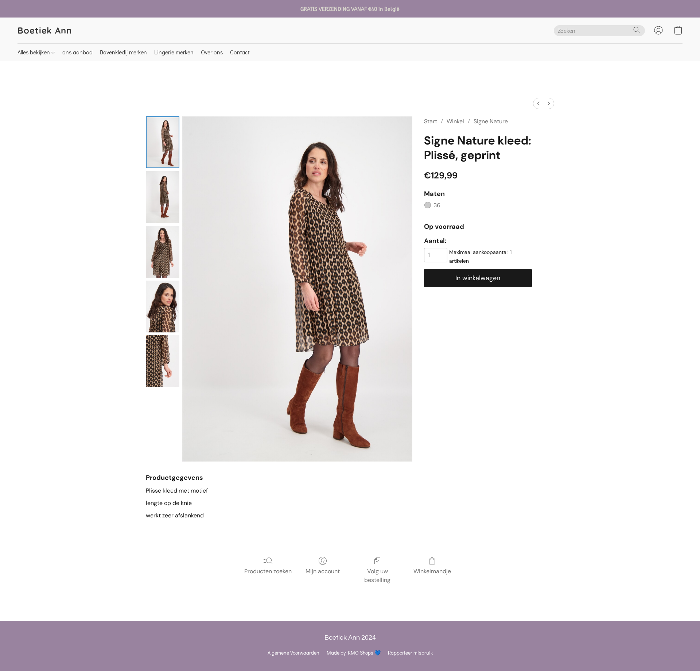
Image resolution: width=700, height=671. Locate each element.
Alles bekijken (34, 52)
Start (430, 121)
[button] (45, 30)
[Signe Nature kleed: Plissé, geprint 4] (162, 361)
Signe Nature (491, 121)
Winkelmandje (432, 571)
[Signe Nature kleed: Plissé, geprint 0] (162, 142)
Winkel (455, 121)
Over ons (212, 52)
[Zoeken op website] (636, 30)
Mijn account (323, 571)
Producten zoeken (268, 571)
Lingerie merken (174, 52)
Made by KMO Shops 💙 (354, 652)
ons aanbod (77, 52)
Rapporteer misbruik (410, 652)
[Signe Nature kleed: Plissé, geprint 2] (162, 252)
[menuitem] (538, 103)
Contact (239, 52)
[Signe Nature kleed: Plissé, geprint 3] (162, 306)
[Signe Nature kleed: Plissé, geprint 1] (162, 197)
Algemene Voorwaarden (293, 652)
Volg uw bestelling (377, 575)
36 (436, 205)
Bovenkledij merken (123, 52)
